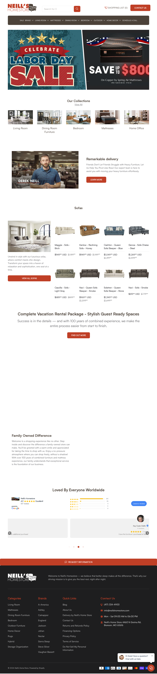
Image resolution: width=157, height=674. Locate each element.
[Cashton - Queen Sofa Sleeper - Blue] (114, 231)
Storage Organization (18, 646)
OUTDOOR (98, 20)
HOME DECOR (112, 20)
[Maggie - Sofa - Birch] (65, 231)
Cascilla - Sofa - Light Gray (62, 289)
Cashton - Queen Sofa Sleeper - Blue (113, 246)
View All (78, 104)
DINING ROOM (71, 20)
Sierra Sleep (44, 641)
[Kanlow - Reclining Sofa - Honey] (89, 231)
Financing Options (71, 631)
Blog (65, 604)
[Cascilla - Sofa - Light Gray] (65, 273)
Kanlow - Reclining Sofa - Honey (88, 246)
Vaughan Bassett (46, 652)
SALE (22, 20)
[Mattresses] (107, 117)
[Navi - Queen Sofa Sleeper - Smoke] (89, 273)
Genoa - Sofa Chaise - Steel (139, 246)
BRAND (28, 20)
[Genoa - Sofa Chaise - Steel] (139, 231)
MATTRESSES (55, 20)
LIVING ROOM (40, 20)
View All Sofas (29, 278)
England (42, 620)
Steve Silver (43, 646)
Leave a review (139, 503)
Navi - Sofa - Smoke (138, 287)
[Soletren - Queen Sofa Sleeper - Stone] (114, 273)
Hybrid (11, 641)
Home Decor (14, 631)
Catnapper (43, 615)
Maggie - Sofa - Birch (62, 246)
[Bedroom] (78, 117)
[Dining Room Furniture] (49, 117)
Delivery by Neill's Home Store (77, 615)
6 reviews (78, 528)
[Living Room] (20, 117)
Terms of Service (71, 641)
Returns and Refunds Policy (76, 625)
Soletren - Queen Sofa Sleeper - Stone (114, 289)
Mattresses (107, 128)
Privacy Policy (69, 636)
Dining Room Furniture (49, 129)
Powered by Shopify (37, 668)
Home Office (136, 128)
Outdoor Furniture (16, 625)
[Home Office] (136, 117)
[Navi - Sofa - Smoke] (139, 273)
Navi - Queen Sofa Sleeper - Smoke (88, 289)
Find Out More (78, 335)
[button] (10, 533)
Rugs (10, 636)
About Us (67, 609)
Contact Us (140, 8)
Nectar (41, 636)
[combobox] (61, 9)
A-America (43, 604)
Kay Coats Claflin (77, 526)
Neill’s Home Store (21, 668)
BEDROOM (85, 20)
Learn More (96, 180)
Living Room (20, 128)
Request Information (80, 562)
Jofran (41, 631)
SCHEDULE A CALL (129, 20)
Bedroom (78, 128)
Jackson (42, 625)
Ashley (41, 609)
